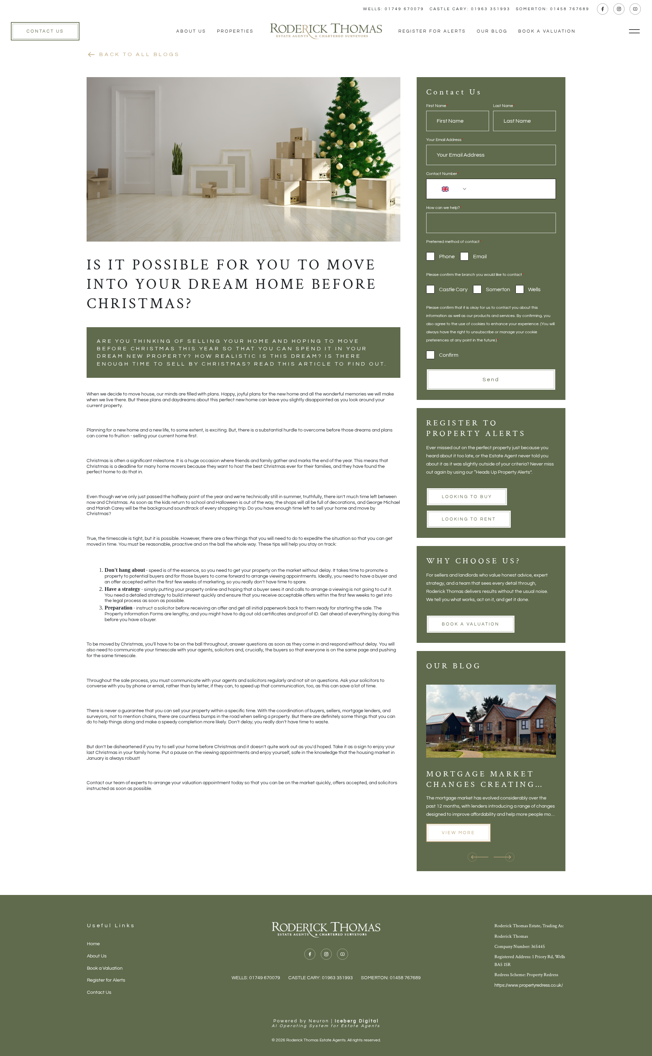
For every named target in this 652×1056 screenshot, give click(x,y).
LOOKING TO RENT (469, 519)
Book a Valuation (547, 31)
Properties (235, 31)
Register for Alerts (432, 31)
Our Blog (492, 31)
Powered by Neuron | (326, 1023)
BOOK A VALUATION (471, 624)
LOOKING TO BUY (467, 496)
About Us (191, 31)
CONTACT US (45, 31)
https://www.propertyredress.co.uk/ (528, 985)
